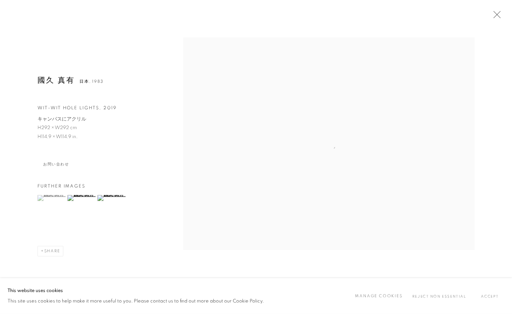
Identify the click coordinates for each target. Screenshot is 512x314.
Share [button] (52, 251)
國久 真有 (56, 80)
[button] (51, 198)
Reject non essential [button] (439, 296)
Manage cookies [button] (378, 296)
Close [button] (495, 16)
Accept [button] (490, 296)
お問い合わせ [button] (56, 164)
